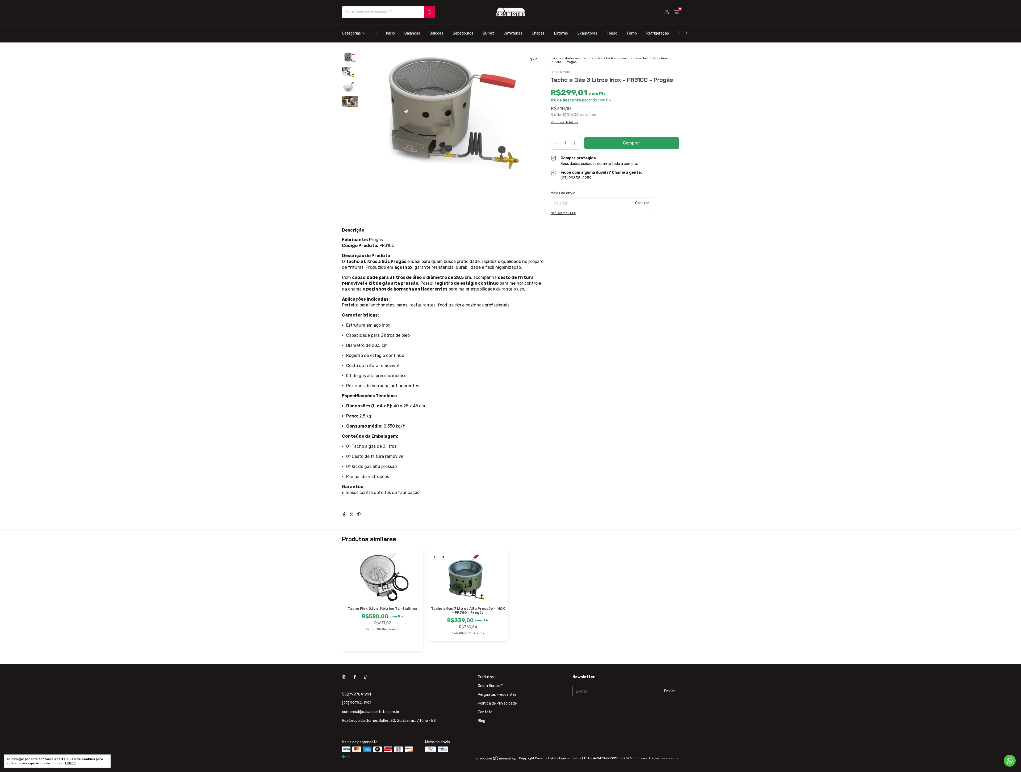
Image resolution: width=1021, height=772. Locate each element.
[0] (676, 12)
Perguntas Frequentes (497, 694)
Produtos (486, 677)
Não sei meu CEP (563, 213)
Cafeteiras (513, 33)
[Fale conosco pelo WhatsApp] (1010, 761)
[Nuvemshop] (496, 759)
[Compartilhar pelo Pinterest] (359, 514)
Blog (481, 721)
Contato (485, 712)
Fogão (612, 33)
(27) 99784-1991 (356, 703)
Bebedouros (463, 33)
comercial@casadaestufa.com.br (370, 712)
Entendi (70, 763)
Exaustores (587, 33)
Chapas (538, 33)
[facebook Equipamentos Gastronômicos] (355, 677)
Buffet (488, 33)
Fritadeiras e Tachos (577, 58)
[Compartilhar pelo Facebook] (344, 514)
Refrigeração (657, 33)
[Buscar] (429, 12)
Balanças (412, 33)
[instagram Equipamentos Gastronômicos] (344, 677)
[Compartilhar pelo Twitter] (352, 514)
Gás (599, 58)
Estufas (561, 33)
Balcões (436, 33)
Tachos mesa (616, 58)
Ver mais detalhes (564, 122)
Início (390, 33)
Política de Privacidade (497, 703)
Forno (632, 33)
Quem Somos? (490, 686)
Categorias (351, 33)
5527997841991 (356, 694)
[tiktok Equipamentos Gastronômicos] (365, 677)
